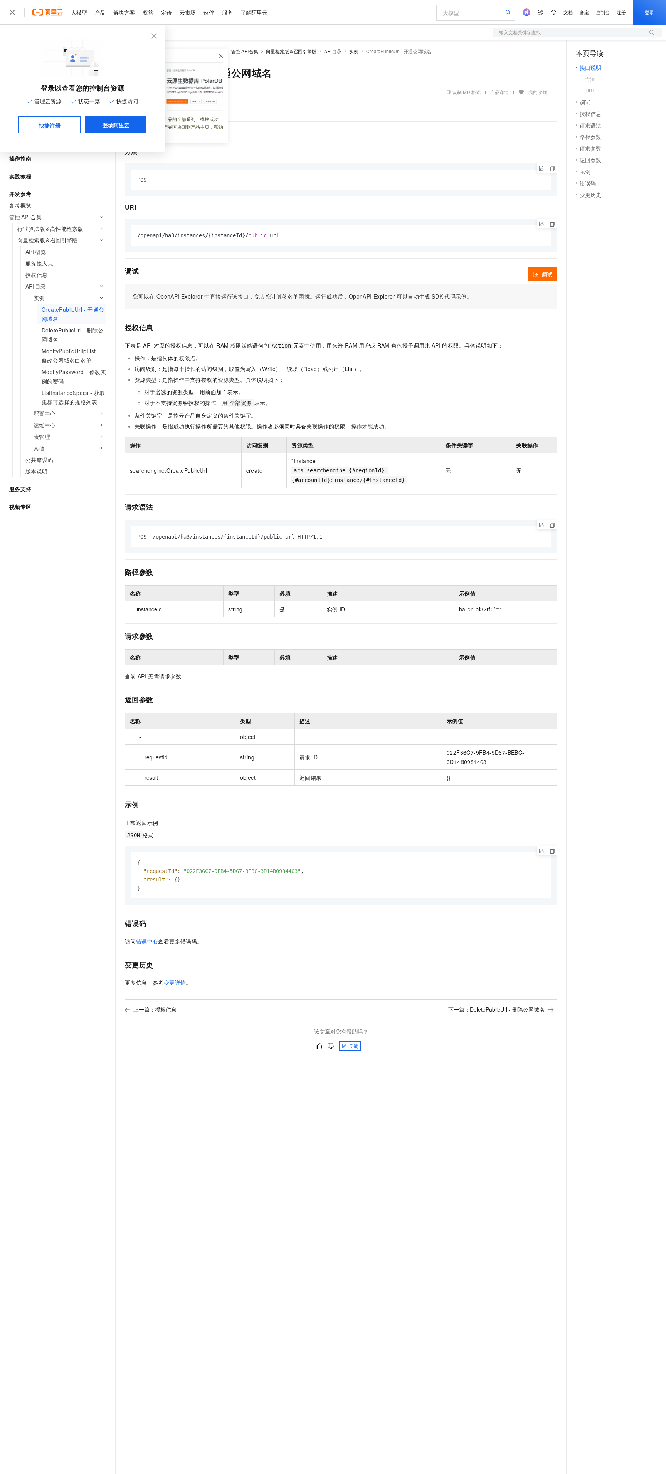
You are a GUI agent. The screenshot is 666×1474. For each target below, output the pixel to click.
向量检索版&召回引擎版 (291, 51)
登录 (649, 12)
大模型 (79, 12)
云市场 (188, 12)
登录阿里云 (116, 125)
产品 (100, 12)
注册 (621, 12)
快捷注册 (50, 125)
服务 (227, 12)
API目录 (332, 51)
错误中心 (147, 941)
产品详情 (499, 92)
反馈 (353, 1046)
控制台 (603, 12)
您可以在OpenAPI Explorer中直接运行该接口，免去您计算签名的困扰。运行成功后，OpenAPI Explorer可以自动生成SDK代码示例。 (302, 296)
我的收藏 (537, 92)
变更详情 (175, 982)
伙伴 (209, 12)
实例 (353, 51)
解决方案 (124, 12)
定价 (166, 12)
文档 (568, 12)
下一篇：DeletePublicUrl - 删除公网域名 (496, 1009)
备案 (584, 12)
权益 (148, 12)
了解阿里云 (253, 12)
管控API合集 (244, 51)
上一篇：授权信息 (155, 1009)
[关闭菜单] (12, 12)
